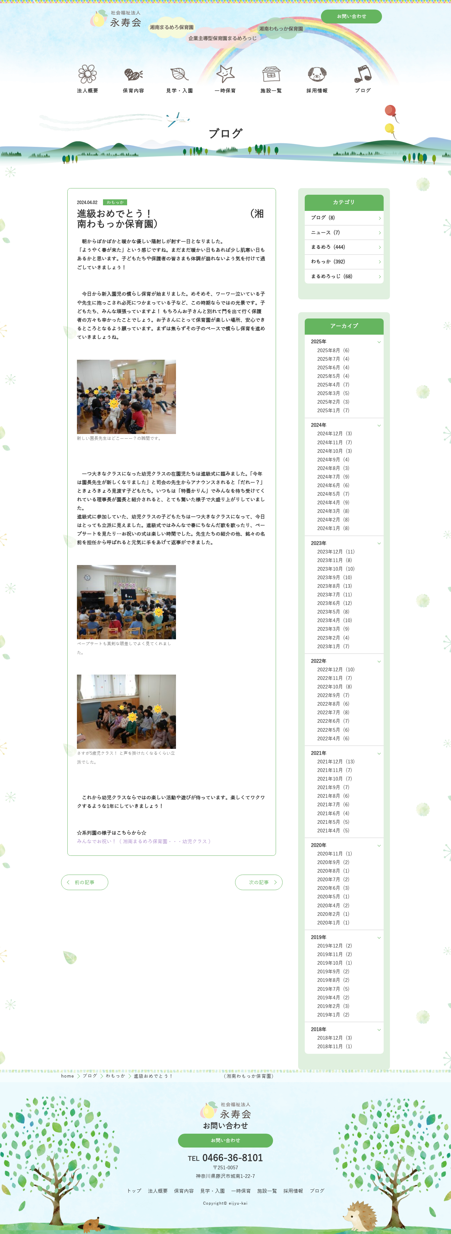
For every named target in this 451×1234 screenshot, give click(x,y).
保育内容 (184, 1191)
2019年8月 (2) (333, 980)
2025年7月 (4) (333, 359)
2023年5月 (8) (333, 612)
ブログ (91, 1076)
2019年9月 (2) (333, 971)
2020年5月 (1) (333, 896)
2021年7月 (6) (333, 804)
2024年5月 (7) (333, 494)
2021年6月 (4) (333, 813)
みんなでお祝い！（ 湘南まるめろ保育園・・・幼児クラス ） (145, 841)
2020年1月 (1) (333, 922)
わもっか (115, 202)
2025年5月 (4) (333, 376)
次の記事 (259, 882)
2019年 (319, 937)
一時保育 (241, 1191)
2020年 (319, 845)
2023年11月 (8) (334, 560)
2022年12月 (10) (336, 669)
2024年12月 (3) (334, 433)
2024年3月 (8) (333, 511)
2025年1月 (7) (333, 410)
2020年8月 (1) (333, 871)
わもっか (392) (328, 261)
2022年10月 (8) (334, 686)
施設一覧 (267, 1191)
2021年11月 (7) (334, 770)
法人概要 (158, 1191)
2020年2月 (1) (333, 914)
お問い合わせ (351, 16)
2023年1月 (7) (333, 646)
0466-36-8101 (232, 1158)
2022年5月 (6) (333, 730)
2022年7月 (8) (333, 712)
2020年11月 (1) (334, 853)
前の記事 (84, 882)
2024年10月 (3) (334, 451)
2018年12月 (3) (334, 1038)
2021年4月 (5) (333, 830)
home (68, 1076)
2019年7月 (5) (333, 989)
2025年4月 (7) (333, 384)
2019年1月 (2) (333, 1014)
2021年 (319, 753)
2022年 (319, 661)
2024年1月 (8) (333, 528)
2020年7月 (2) (333, 879)
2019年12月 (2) (334, 946)
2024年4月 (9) (333, 502)
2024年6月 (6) (333, 485)
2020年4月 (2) (333, 905)
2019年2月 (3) (333, 1006)
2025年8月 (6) (333, 350)
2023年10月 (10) (336, 569)
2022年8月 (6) (333, 704)
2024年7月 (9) (333, 477)
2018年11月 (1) (334, 1046)
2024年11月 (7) (334, 442)
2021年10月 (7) (334, 779)
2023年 (319, 543)
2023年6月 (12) (334, 603)
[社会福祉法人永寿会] (116, 18)
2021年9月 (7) (333, 787)
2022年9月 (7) (333, 695)
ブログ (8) (323, 217)
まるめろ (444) (328, 247)
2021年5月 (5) (333, 822)
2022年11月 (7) (334, 678)
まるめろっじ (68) (332, 276)
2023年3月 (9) (333, 629)
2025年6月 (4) (333, 367)
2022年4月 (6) (333, 738)
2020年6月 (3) (333, 888)
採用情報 (293, 1191)
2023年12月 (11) (336, 551)
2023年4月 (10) (334, 620)
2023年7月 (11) (334, 594)
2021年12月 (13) (336, 761)
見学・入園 (212, 1191)
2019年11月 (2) (334, 954)
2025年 (319, 341)
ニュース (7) (325, 232)
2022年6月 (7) (333, 721)
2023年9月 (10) (334, 577)
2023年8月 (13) (334, 586)
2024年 (319, 425)
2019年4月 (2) (333, 997)
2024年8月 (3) (333, 468)
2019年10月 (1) (334, 963)
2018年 (319, 1029)
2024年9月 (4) (333, 459)
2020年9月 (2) (333, 862)
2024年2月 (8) (333, 519)
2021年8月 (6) (333, 796)
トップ (133, 1191)
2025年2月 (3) (333, 402)
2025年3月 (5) (333, 393)
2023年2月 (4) (333, 638)
